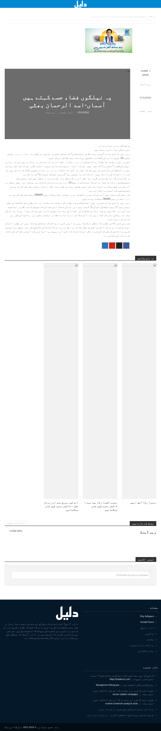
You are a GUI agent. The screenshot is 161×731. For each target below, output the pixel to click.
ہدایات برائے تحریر (142, 645)
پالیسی (149, 633)
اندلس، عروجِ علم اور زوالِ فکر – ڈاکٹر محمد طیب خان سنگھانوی (61, 506)
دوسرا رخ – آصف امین (143, 502)
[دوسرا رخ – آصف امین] (139, 381)
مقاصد (150, 639)
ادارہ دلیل (147, 627)
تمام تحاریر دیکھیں (16, 523)
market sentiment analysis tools (121, 703)
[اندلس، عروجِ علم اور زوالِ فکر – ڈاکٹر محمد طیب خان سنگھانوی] (61, 381)
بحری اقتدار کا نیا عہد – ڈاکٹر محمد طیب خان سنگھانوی (100, 506)
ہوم (154, 16)
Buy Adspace (147, 616)
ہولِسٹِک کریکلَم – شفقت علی (138, 685)
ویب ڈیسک (145, 84)
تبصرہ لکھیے (145, 111)
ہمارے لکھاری (146, 651)
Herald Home (147, 622)
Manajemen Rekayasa (107, 685)
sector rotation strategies (125, 694)
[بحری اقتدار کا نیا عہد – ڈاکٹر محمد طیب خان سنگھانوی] (100, 381)
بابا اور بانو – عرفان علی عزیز (135, 709)
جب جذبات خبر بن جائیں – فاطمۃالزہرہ (131, 715)
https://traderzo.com (120, 679)
